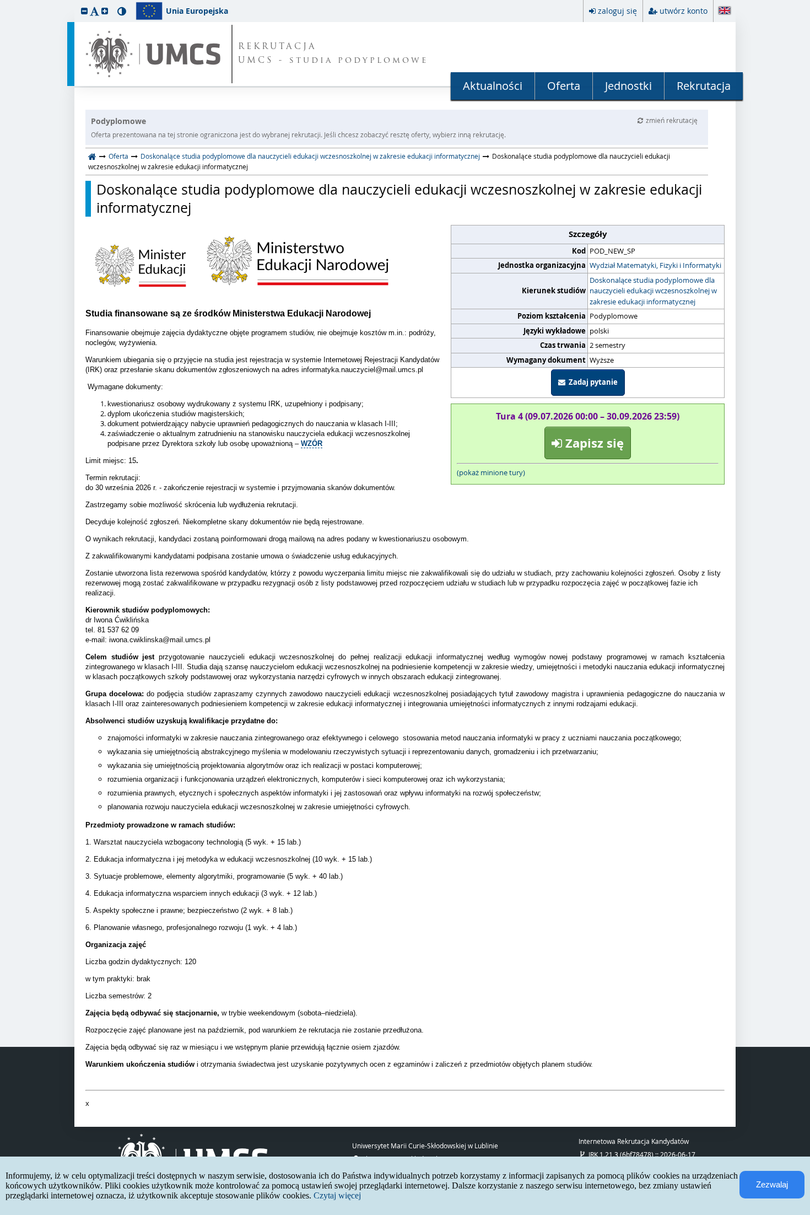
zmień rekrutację (672, 120)
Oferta (563, 85)
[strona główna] (92, 156)
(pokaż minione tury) (491, 472)
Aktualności (492, 85)
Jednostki (628, 85)
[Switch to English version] (724, 11)
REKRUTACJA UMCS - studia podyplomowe (333, 54)
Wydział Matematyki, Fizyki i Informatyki (655, 265)
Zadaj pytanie (591, 382)
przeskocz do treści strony (3, 3)
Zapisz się (593, 442)
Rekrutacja (704, 85)
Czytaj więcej (337, 1195)
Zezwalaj (772, 1184)
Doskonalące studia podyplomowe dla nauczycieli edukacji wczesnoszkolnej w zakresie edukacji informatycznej (310, 156)
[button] (84, 11)
